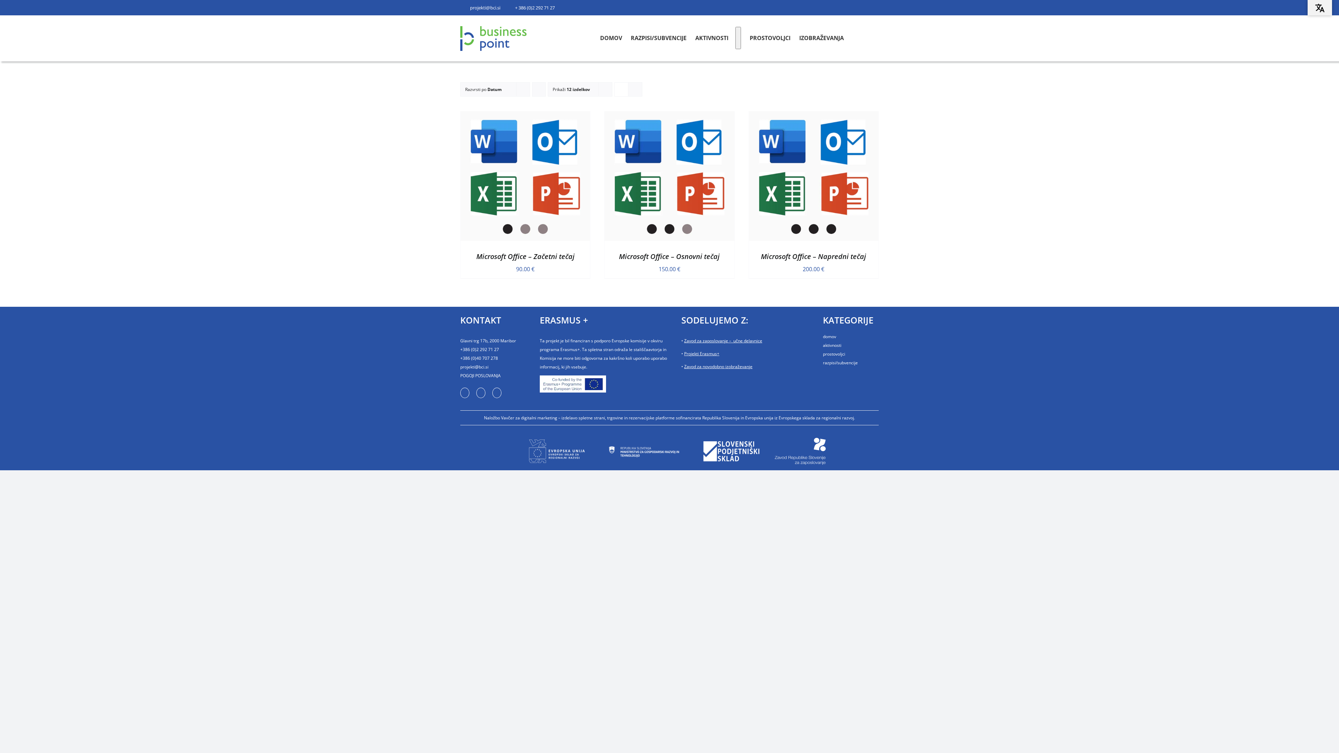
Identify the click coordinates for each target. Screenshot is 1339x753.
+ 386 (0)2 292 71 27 (535, 8)
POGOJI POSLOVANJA (480, 376)
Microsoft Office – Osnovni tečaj (669, 256)
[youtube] (483, 393)
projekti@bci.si (474, 367)
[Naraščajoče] (539, 89)
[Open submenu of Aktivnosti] (736, 38)
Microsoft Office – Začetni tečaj (525, 256)
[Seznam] (635, 89)
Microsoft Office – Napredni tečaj (813, 256)
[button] (876, 38)
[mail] (500, 393)
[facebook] (465, 393)
